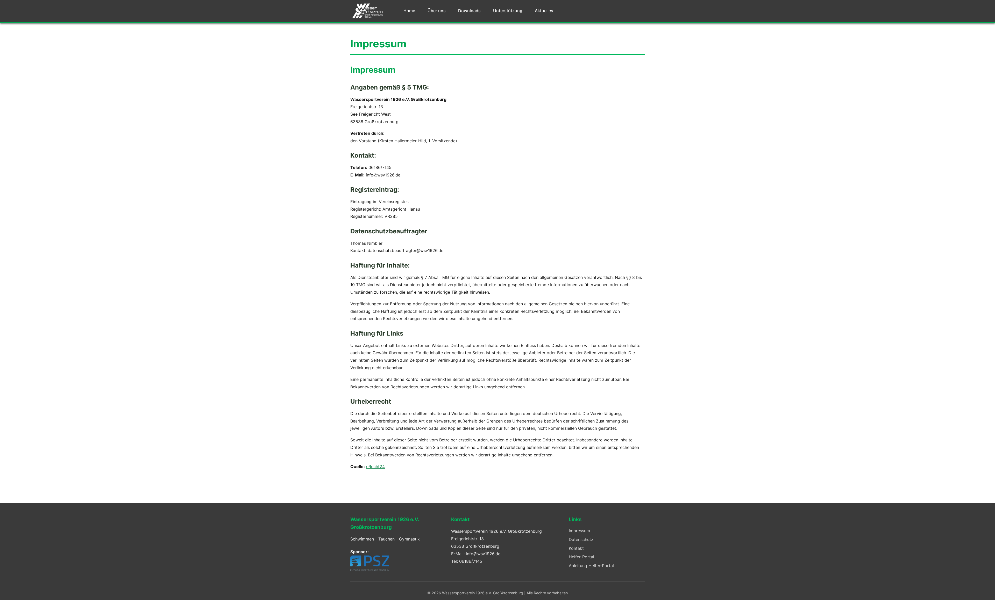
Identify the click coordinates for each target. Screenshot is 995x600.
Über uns (437, 10)
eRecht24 (375, 466)
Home (409, 10)
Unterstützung (507, 10)
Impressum (579, 530)
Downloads (469, 10)
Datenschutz (581, 539)
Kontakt (576, 548)
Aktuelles (544, 10)
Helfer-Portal (581, 556)
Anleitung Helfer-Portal (591, 565)
